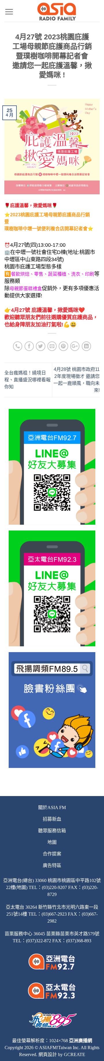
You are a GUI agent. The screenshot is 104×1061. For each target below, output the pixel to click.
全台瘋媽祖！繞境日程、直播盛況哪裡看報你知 (27, 379)
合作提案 (52, 853)
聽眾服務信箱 (52, 830)
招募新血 (52, 819)
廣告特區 (52, 865)
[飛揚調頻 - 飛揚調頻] (56, 11)
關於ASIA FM (52, 807)
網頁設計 (47, 1054)
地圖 (52, 842)
